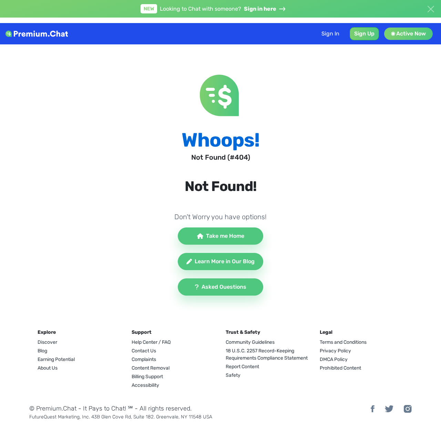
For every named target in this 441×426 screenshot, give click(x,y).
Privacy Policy (335, 351)
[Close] (430, 8)
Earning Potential (56, 359)
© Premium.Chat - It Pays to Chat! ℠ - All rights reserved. (110, 408)
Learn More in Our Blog (225, 261)
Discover (47, 342)
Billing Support (147, 377)
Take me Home (225, 236)
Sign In (330, 33)
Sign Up (364, 33)
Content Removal (151, 368)
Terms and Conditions (343, 342)
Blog (42, 351)
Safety (233, 375)
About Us (48, 368)
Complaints (144, 359)
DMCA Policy (334, 359)
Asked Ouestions (224, 287)
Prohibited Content (340, 368)
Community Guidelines (250, 342)
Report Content (242, 367)
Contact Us (144, 351)
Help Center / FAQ (151, 342)
